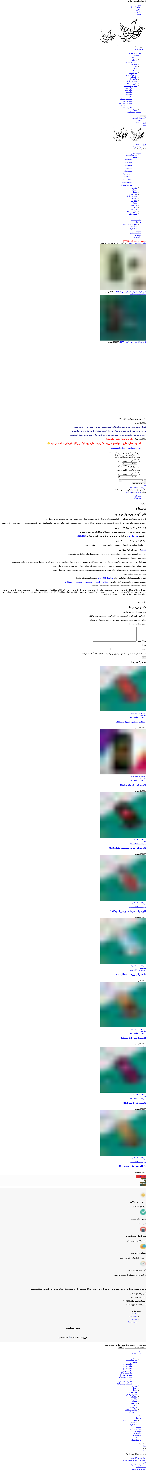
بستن (144, 1446)
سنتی (135, 68)
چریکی (134, 60)
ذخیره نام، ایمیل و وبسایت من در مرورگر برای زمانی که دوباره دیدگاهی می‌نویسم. (112, 653)
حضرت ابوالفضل (126, 99)
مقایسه (138, 1437)
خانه (144, 243)
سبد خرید (133, 228)
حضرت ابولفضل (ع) (126, 185)
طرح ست (133, 73)
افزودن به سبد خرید (139, 483)
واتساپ (143, 1183)
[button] (138, 713)
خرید (143, 549)
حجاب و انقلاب (131, 194)
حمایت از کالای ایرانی (105, 578)
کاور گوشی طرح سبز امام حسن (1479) (131, 292)
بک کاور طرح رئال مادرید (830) (132, 1166)
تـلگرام (105, 582)
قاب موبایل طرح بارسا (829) (133, 1037)
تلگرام (143, 1179)
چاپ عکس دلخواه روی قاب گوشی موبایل (125, 448)
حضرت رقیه (127, 101)
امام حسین (128, 90)
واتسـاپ (79, 582)
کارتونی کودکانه (131, 84)
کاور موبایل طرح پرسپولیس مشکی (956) (127, 848)
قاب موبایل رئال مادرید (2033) (132, 785)
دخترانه (134, 64)
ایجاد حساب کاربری (138, 1458)
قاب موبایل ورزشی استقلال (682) (131, 974)
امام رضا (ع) (128, 159)
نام (144, 645)
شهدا (135, 70)
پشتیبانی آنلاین (141, 1176)
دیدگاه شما (141, 641)
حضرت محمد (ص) (127, 182)
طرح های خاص (131, 75)
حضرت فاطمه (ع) (127, 176)
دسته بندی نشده (135, 53)
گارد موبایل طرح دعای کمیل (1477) (132, 342)
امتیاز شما (142, 624)
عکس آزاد (133, 79)
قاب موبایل (137, 55)
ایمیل (143, 649)
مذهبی (134, 157)
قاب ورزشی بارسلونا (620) (134, 1103)
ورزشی (134, 110)
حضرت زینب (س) (125, 103)
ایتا (145, 1181)
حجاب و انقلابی (131, 62)
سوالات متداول (132, 1316)
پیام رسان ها (133, 536)
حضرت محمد (127, 107)
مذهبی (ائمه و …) (130, 86)
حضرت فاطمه (126, 105)
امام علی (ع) (128, 162)
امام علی (128, 97)
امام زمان (128, 94)
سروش (143, 1185)
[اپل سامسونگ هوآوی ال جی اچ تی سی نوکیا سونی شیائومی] (132, 459)
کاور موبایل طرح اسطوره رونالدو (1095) (128, 911)
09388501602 (128, 241)
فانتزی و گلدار (131, 81)
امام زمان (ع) (128, 165)
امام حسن (128, 88)
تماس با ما (134, 1313)
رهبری (134, 66)
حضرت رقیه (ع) (127, 173)
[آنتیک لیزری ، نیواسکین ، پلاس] (126, 455)
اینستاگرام (68, 582)
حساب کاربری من (130, 224)
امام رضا (129, 92)
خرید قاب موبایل (132, 1322)
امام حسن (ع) (128, 168)
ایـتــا (98, 582)
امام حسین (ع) (128, 171)
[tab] (70, 496)
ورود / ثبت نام (136, 1440)
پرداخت (134, 226)
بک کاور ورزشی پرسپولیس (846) (131, 721)
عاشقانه (134, 77)
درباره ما (134, 1319)
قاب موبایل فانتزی (134, 112)
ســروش (88, 582)
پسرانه (134, 57)
